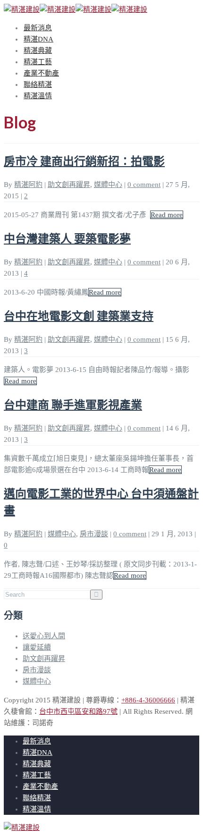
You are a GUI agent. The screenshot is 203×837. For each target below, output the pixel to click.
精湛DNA (38, 39)
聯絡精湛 (38, 84)
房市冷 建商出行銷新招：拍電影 (84, 161)
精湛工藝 (38, 62)
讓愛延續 (37, 647)
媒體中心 (108, 184)
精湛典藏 (38, 50)
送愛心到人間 (44, 636)
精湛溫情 (38, 96)
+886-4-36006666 (148, 700)
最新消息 (38, 28)
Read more (167, 215)
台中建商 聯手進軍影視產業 (73, 404)
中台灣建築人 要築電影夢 (67, 238)
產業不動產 (41, 73)
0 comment (144, 184)
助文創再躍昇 (69, 184)
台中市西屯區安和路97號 (78, 711)
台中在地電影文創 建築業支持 (78, 315)
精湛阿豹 (28, 184)
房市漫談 (94, 534)
